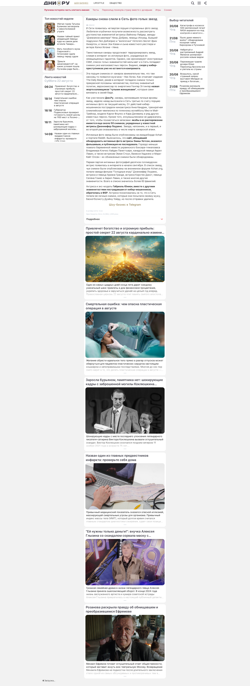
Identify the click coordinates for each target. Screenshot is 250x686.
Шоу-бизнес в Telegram (125, 204)
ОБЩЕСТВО (116, 3)
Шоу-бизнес (81, 3)
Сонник (168, 10)
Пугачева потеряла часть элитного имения (66, 10)
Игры (158, 10)
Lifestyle (99, 3)
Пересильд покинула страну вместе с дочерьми (127, 10)
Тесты (96, 10)
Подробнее (93, 219)
